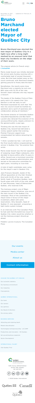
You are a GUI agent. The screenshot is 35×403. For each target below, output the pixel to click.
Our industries (5, 288)
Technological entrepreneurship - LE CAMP (14, 328)
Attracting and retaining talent (10, 322)
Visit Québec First (6, 347)
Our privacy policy (6, 313)
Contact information (17, 265)
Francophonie (5, 291)
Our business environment (9, 284)
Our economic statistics (8, 281)
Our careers (4, 303)
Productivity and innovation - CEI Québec (14, 332)
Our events (17, 246)
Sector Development (7, 338)
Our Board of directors (8, 310)
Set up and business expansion (10, 335)
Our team (4, 300)
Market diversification (7, 325)
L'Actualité (5, 68)
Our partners (5, 306)
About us (17, 258)
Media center (17, 252)
